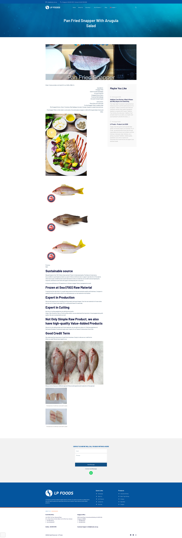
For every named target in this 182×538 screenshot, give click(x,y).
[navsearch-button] (135, 7)
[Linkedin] (130, 535)
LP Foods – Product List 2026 (119, 124)
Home (74, 7)
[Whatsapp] (91, 473)
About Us (80, 7)
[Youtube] (133, 535)
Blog (106, 7)
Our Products (97, 7)
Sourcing (87, 7)
